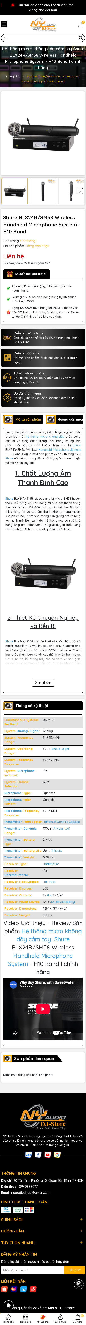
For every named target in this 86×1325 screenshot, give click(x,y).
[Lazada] (14, 1289)
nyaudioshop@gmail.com (30, 1192)
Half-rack (49, 882)
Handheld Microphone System (60, 450)
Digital (34, 731)
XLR (49, 895)
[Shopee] (4, 1289)
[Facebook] (38, 1154)
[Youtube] (47, 1154)
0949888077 (28, 1186)
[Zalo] (28, 1154)
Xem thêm (43, 682)
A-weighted (61, 828)
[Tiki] (23, 1289)
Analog (22, 731)
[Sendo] (33, 1289)
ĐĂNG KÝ (74, 1270)
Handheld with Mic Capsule (62, 822)
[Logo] (43, 24)
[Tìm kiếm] (81, 38)
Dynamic (30, 828)
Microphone (26, 771)
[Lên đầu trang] (77, 1300)
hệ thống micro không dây (45, 436)
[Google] (57, 1154)
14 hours (56, 851)
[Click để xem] (43, 133)
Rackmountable (16, 875)
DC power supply (63, 902)
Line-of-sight (60, 749)
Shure (77, 445)
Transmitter (13, 822)
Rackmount (51, 864)
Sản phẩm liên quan (34, 1058)
